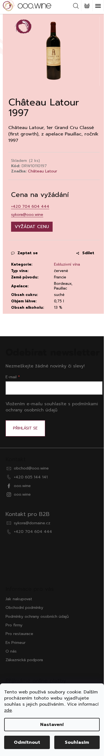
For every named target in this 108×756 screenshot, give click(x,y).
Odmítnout (27, 742)
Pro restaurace (19, 634)
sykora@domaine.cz (32, 523)
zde (8, 710)
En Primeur (15, 643)
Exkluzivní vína (67, 264)
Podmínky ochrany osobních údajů (37, 616)
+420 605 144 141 (31, 477)
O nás (11, 651)
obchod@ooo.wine (31, 468)
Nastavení (52, 724)
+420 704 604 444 (30, 206)
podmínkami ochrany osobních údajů (52, 407)
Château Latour (42, 171)
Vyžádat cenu (32, 226)
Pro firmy (14, 625)
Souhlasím (77, 742)
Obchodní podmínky (24, 608)
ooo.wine (22, 486)
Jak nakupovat (19, 599)
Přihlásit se (25, 428)
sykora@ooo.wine (27, 215)
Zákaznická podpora (24, 660)
